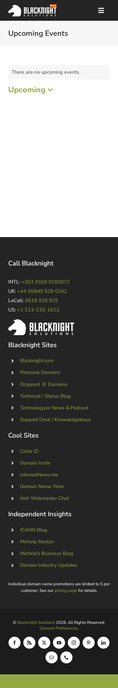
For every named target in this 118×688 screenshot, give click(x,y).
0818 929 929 (41, 300)
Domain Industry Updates (48, 565)
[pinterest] (89, 643)
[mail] (52, 657)
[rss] (29, 643)
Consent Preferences (59, 628)
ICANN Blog (33, 530)
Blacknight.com (37, 360)
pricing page (65, 590)
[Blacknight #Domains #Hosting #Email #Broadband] (41, 321)
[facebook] (15, 643)
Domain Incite (35, 463)
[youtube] (59, 643)
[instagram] (74, 643)
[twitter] (44, 643)
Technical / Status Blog (45, 396)
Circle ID (29, 451)
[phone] (66, 657)
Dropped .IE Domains (44, 384)
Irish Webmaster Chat (44, 498)
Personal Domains (40, 372)
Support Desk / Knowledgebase (55, 419)
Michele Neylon (37, 541)
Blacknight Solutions (36, 622)
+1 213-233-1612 (38, 309)
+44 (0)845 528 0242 (42, 291)
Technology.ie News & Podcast (54, 407)
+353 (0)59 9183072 (45, 282)
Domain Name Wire (42, 486)
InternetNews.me (39, 474)
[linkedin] (103, 643)
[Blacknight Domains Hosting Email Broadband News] (32, 7)
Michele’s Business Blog (46, 553)
